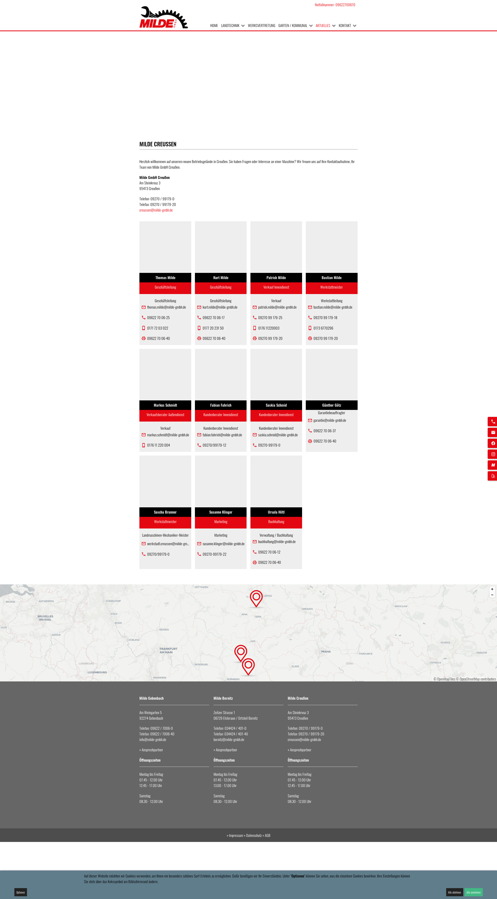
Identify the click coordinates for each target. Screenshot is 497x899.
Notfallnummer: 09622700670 (335, 4)
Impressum (236, 835)
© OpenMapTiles (444, 679)
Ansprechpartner (152, 749)
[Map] (248, 632)
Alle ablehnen (454, 892)
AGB (267, 835)
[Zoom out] (492, 595)
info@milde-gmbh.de (152, 739)
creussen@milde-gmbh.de (156, 210)
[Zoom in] (492, 589)
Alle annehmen (474, 892)
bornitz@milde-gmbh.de (229, 739)
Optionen (20, 892)
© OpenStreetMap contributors (476, 679)
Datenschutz (254, 835)
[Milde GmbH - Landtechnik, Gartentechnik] (163, 17)
